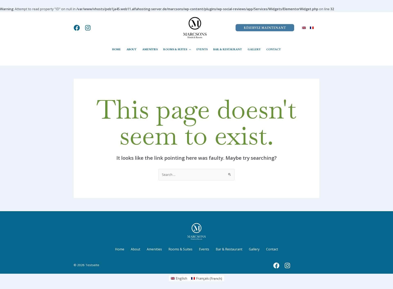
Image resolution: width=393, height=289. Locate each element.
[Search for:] (196, 174)
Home (119, 249)
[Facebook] (77, 28)
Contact (272, 249)
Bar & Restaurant (229, 249)
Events (204, 249)
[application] (189, 49)
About (135, 249)
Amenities (154, 249)
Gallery (254, 249)
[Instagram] (88, 28)
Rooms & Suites (180, 249)
